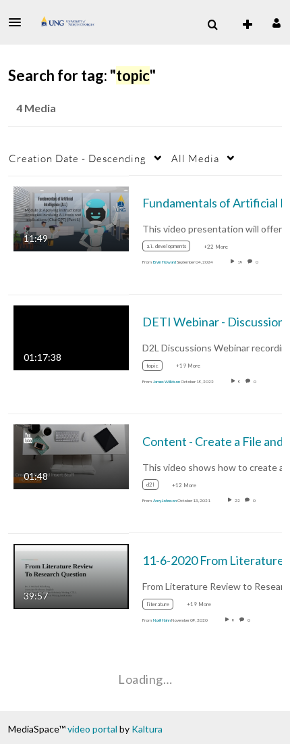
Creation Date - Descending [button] (77, 158)
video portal (92, 729)
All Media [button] (195, 158)
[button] (19, 22)
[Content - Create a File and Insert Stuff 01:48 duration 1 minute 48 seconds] (71, 456)
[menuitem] (212, 25)
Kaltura (147, 729)
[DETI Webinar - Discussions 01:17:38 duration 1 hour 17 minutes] (71, 337)
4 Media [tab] (36, 107)
